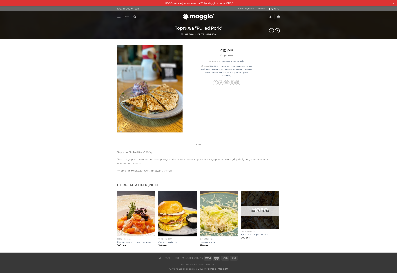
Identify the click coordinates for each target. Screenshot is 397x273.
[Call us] (278, 9)
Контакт (262, 8)
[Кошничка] (278, 16)
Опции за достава (245, 8)
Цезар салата (207, 242)
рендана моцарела (221, 72)
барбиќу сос (216, 66)
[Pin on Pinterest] (232, 82)
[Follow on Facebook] (269, 9)
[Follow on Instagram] (272, 9)
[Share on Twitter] (220, 82)
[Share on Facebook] (215, 82)
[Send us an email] (275, 9)
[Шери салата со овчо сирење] (136, 214)
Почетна (187, 34)
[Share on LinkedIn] (237, 82)
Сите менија (206, 34)
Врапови (225, 61)
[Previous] (117, 221)
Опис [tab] (198, 144)
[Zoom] (121, 129)
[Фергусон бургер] (177, 214)
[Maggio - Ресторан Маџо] (198, 17)
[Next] (279, 221)
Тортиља (236, 72)
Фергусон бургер (168, 242)
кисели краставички (221, 69)
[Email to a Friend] (226, 82)
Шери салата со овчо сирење (134, 242)
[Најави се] (270, 16)
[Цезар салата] (219, 214)
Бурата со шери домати (254, 234)
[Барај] (135, 17)
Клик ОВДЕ (226, 3)
